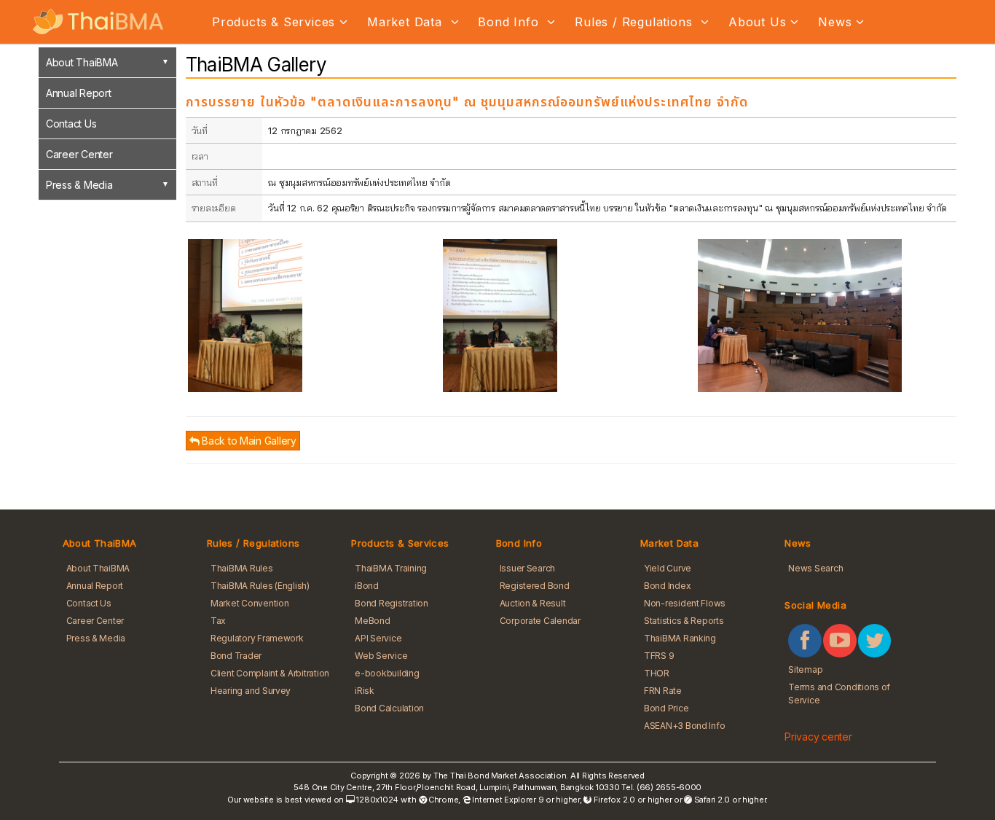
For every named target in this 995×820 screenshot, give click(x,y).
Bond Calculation (389, 708)
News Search (815, 568)
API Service (378, 638)
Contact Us (71, 123)
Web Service (381, 655)
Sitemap (805, 669)
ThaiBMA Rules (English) (260, 585)
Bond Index (667, 585)
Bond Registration (391, 603)
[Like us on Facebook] (805, 640)
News (835, 22)
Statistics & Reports (684, 620)
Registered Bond (535, 585)
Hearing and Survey (251, 690)
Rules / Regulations (635, 22)
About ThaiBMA (82, 62)
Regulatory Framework (257, 638)
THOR (656, 673)
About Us (757, 22)
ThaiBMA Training (391, 568)
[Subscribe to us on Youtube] (840, 640)
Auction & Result (533, 603)
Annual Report (78, 93)
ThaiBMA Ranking (680, 638)
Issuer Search (528, 568)
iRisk (364, 690)
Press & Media (79, 185)
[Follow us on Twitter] (875, 640)
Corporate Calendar (540, 620)
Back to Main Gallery (247, 440)
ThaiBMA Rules (242, 568)
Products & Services (273, 22)
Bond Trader (236, 655)
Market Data (407, 22)
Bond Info (510, 22)
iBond (367, 585)
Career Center (79, 154)
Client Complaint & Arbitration (270, 673)
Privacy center (818, 736)
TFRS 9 (659, 655)
